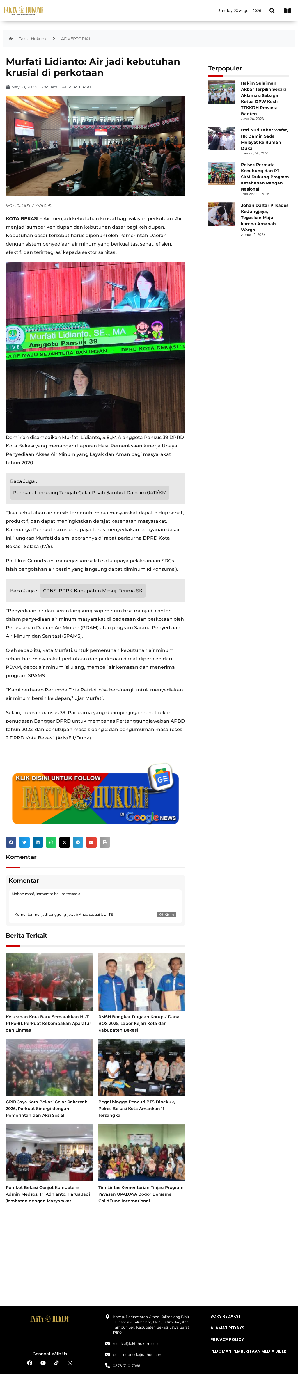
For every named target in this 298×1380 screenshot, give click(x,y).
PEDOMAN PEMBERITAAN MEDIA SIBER (248, 1351)
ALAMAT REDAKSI (228, 1328)
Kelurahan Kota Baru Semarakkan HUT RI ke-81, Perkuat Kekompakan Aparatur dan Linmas (48, 1023)
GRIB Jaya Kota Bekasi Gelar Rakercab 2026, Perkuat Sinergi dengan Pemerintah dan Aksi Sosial (47, 1108)
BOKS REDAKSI (225, 1316)
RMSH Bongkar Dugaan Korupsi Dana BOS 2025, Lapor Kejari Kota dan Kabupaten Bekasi (139, 1023)
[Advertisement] (95, 1253)
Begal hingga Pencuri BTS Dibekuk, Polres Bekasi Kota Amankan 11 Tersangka (136, 1108)
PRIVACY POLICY (227, 1339)
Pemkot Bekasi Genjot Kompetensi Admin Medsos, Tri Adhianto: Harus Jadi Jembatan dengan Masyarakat (48, 1194)
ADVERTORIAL (76, 38)
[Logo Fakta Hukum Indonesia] (23, 10)
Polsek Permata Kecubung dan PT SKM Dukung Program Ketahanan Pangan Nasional (265, 177)
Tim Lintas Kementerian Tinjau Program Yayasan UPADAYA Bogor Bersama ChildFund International (141, 1194)
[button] (272, 10)
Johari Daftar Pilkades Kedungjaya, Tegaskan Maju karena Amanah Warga (264, 217)
